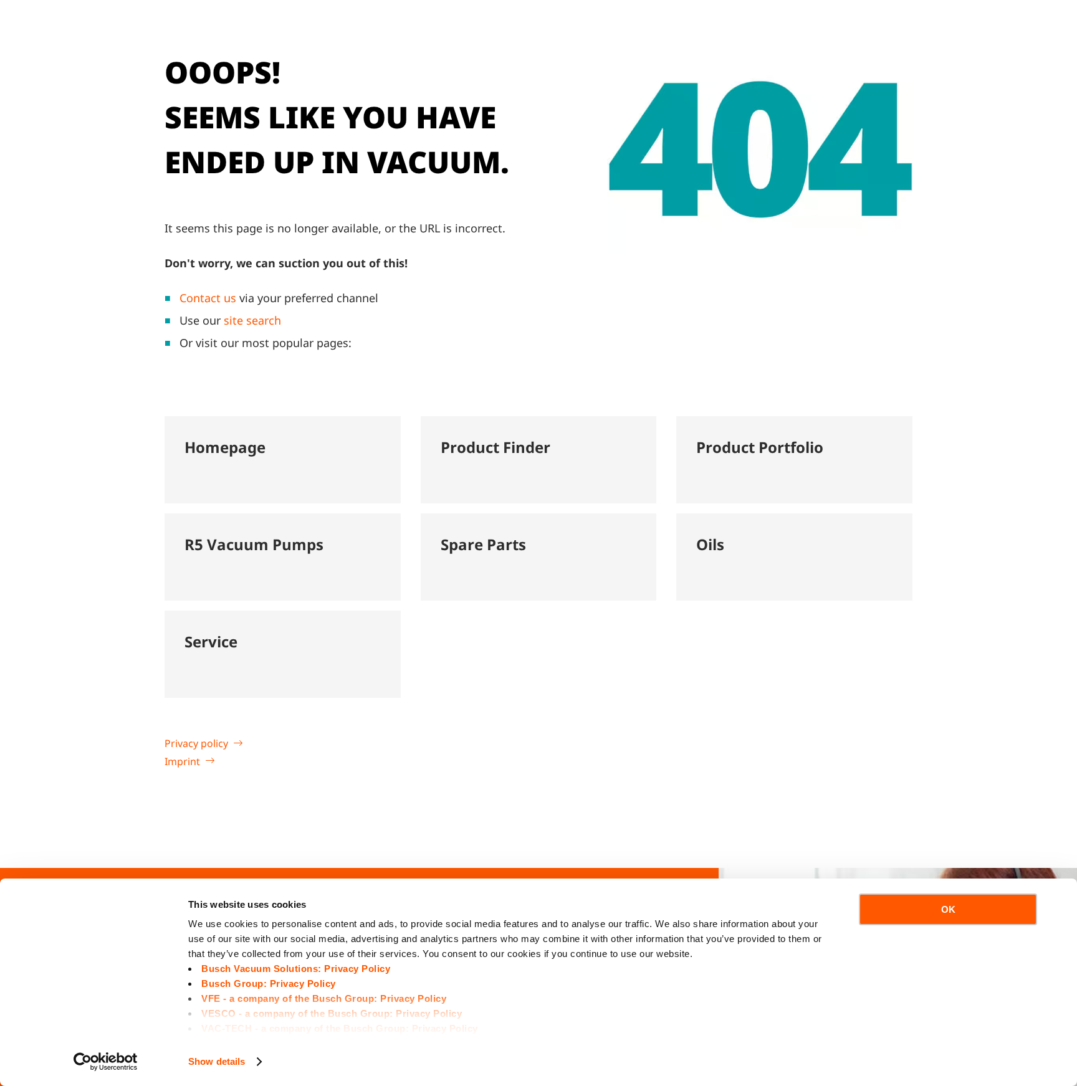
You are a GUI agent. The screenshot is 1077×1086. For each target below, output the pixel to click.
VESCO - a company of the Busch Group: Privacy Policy (331, 1013)
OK (948, 909)
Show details (216, 1061)
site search (252, 320)
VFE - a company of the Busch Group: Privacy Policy (323, 998)
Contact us (208, 297)
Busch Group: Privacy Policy (268, 983)
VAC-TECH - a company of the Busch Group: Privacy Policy (339, 1028)
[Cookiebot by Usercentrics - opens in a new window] (105, 1061)
